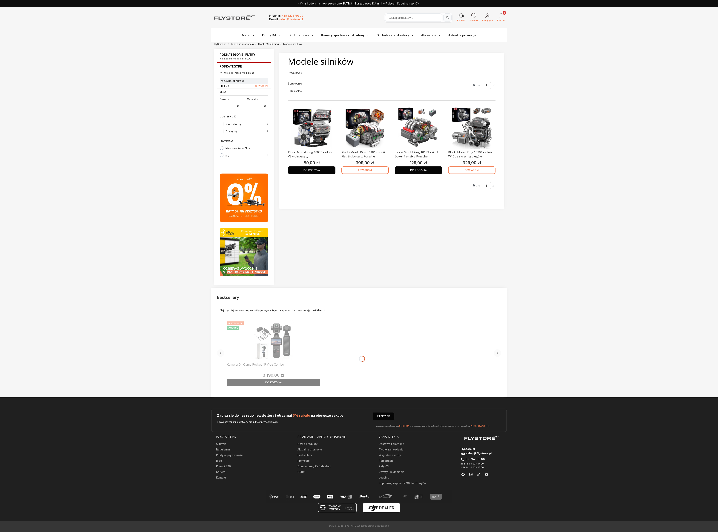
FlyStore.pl (220, 43)
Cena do (252, 99)
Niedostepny (234, 124)
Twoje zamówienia (391, 449)
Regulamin (404, 426)
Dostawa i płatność (391, 443)
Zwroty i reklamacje (391, 471)
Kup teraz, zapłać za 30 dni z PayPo (402, 483)
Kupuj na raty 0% (408, 3)
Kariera (220, 471)
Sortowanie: (295, 83)
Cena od (225, 99)
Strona (476, 85)
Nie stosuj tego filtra (237, 148)
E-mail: (286, 19)
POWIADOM (365, 170)
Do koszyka (311, 170)
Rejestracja (386, 460)
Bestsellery (304, 455)
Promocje (303, 460)
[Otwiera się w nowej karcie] (463, 474)
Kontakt (221, 477)
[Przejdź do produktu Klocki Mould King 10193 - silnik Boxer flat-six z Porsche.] (418, 128)
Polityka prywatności (229, 455)
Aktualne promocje (309, 449)
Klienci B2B (223, 466)
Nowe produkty (307, 443)
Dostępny (231, 131)
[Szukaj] (447, 17)
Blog (219, 460)
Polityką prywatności (479, 426)
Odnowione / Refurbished (314, 466)
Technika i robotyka (242, 43)
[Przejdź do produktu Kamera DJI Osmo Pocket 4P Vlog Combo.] (273, 340)
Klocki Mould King (268, 43)
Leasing (384, 477)
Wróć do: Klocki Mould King (239, 72)
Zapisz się (383, 416)
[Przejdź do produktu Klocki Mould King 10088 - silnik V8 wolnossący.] (311, 128)
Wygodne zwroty (390, 455)
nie (227, 155)
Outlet (301, 471)
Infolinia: (286, 15)
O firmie (221, 443)
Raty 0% (384, 466)
